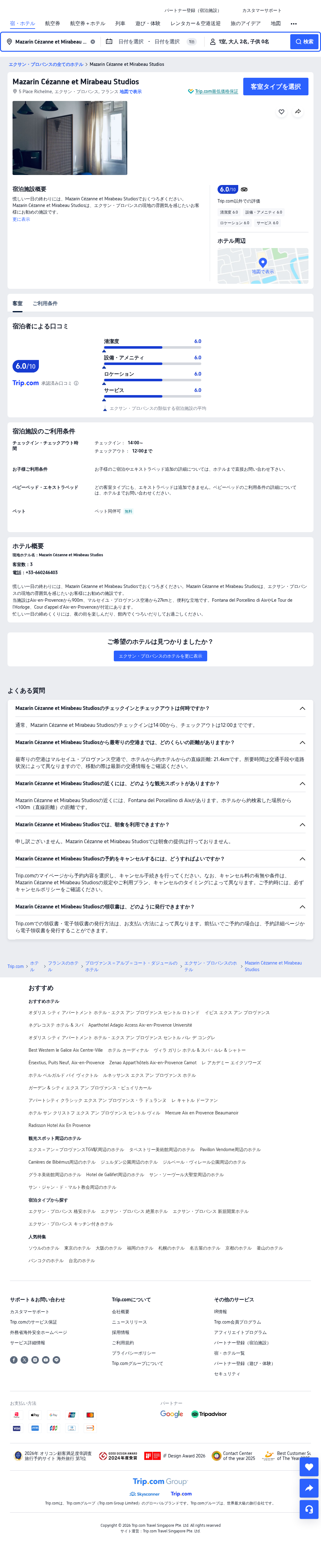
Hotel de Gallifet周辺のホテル (115, 1174)
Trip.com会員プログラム (237, 1322)
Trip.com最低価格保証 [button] (216, 91)
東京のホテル (77, 1248)
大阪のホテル (109, 1248)
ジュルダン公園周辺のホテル (129, 1162)
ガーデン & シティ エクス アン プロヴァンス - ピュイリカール (90, 1087)
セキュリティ (227, 1373)
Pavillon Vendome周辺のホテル (230, 1149)
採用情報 (120, 1332)
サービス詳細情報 (27, 1342)
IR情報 (220, 1311)
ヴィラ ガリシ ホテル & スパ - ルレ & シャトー (200, 1050)
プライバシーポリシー (134, 1353)
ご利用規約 (123, 1342)
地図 (276, 23)
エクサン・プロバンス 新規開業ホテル (211, 1211)
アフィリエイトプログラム (240, 1332)
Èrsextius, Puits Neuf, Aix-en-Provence (66, 1062)
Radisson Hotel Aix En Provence (60, 1125)
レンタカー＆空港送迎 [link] (196, 23)
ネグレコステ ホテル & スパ (56, 1025)
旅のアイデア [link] (246, 23)
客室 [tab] (18, 303)
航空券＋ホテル (87, 23)
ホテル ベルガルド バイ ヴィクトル (63, 1075)
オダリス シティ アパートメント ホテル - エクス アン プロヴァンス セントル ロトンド (114, 1012)
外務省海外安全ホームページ (38, 1332)
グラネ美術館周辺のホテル (55, 1174)
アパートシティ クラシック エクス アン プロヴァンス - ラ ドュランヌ (97, 1100)
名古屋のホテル (205, 1248)
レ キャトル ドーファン (194, 1100)
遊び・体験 (147, 23)
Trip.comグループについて (137, 1363)
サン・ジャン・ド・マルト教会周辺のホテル (72, 1187)
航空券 (52, 23)
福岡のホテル (140, 1248)
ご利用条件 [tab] (45, 303)
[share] (309, 1488)
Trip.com (16, 966)
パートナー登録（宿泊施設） (242, 1342)
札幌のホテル (171, 1248)
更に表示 (21, 219)
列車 (120, 23)
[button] (232, 10)
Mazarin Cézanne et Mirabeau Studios (76, 81)
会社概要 (120, 1311)
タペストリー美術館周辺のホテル (162, 1149)
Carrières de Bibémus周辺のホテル (62, 1162)
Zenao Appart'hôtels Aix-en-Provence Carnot (153, 1062)
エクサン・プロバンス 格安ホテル (62, 1211)
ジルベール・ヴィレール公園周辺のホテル (204, 1162)
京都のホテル (238, 1248)
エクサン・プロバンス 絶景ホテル (134, 1211)
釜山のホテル (270, 1248)
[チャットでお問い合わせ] (309, 1509)
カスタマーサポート (30, 1311)
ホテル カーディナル (128, 1050)
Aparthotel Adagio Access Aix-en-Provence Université (140, 1025)
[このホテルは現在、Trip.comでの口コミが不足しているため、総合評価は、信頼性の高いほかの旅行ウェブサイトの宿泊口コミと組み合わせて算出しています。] (76, 383)
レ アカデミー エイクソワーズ (231, 1062)
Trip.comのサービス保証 (33, 1322)
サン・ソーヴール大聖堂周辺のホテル (186, 1174)
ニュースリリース (129, 1322)
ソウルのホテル (44, 1248)
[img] (70, 138)
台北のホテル (82, 1260)
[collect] (309, 1466)
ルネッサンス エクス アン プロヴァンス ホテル (149, 1075)
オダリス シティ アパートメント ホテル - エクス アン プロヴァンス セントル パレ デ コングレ (122, 1037)
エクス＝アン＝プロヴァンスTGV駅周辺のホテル (76, 1149)
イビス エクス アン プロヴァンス (237, 1012)
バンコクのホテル (46, 1260)
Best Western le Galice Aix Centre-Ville (66, 1050)
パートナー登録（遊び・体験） (245, 1363)
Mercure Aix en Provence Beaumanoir (201, 1112)
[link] (193, 10)
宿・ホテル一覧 (229, 1353)
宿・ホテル (22, 23)
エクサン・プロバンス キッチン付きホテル (71, 1223)
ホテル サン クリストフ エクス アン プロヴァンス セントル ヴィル (94, 1112)
